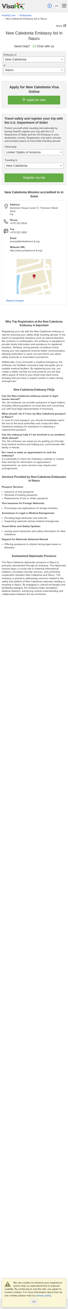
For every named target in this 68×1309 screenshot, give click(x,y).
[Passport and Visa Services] (13, 6)
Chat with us (45, 46)
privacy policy (43, 1295)
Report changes (15, 300)
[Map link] (34, 276)
